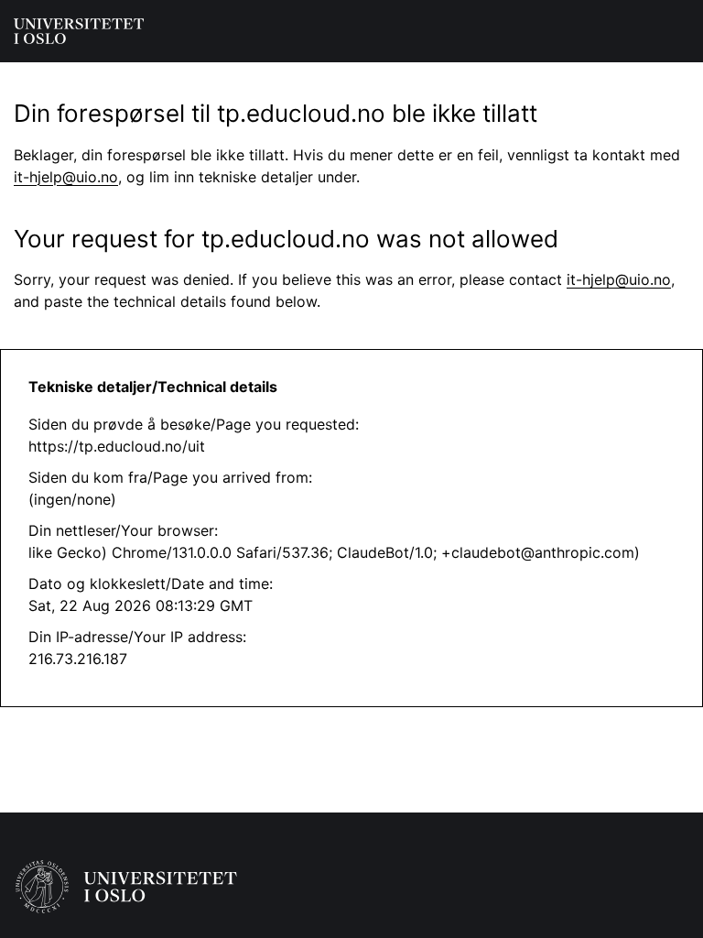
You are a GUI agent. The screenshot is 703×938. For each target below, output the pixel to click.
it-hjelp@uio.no (66, 177)
